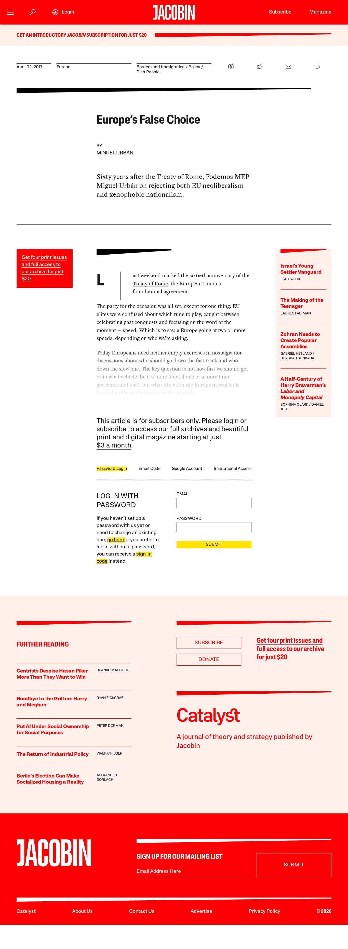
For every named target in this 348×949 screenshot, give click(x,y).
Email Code (149, 469)
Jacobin (76, 35)
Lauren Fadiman (295, 313)
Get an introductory (42, 35)
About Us (82, 911)
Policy (194, 67)
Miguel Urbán (115, 153)
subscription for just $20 (116, 35)
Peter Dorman (110, 726)
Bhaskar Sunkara (297, 358)
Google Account (187, 469)
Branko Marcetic (113, 670)
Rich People (148, 72)
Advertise (201, 911)
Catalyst (26, 911)
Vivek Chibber (109, 754)
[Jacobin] (174, 12)
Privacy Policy (264, 911)
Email (183, 494)
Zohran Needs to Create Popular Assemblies (300, 340)
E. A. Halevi (290, 279)
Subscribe (280, 12)
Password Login (112, 469)
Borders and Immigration (161, 67)
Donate (208, 659)
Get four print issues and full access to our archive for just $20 (290, 649)
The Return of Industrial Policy (53, 754)
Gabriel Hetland (296, 354)
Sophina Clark (294, 405)
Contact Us (141, 911)
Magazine (320, 12)
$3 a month (114, 445)
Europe (63, 67)
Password (189, 519)
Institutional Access (232, 469)
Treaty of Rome (150, 283)
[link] (62, 12)
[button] (10, 11)
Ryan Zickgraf (110, 698)
